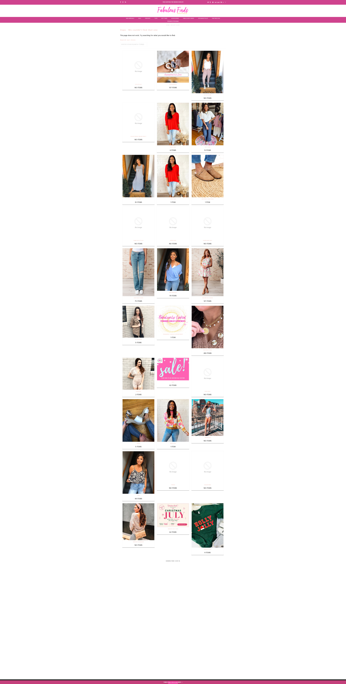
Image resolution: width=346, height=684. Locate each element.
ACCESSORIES (175, 18)
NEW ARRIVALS (130, 18)
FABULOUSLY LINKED (188, 18)
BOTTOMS (164, 18)
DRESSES (147, 18)
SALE (139, 18)
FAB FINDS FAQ (216, 18)
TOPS (155, 18)
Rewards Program (173, 21)
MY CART (219, 2)
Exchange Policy (203, 18)
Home (168, 25)
